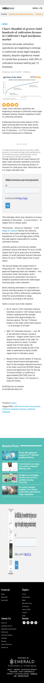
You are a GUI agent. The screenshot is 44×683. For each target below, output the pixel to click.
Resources (4, 597)
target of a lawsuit (10, 231)
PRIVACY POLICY (23, 676)
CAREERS (17, 669)
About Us (4, 623)
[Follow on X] (31, 622)
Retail (24, 600)
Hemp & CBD (26, 609)
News (5, 24)
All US (24, 594)
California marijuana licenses (14, 409)
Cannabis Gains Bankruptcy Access (21, 14)
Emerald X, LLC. (18, 666)
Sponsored (4, 600)
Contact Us (4, 647)
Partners (3, 641)
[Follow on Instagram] (35, 622)
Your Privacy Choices (22, 674)
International (26, 597)
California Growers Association (27, 406)
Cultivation (25, 606)
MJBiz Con (4, 632)
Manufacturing (27, 603)
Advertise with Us (6, 626)
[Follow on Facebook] (24, 622)
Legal (23, 616)
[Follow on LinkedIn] (28, 622)
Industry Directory (6, 635)
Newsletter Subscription (8, 629)
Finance (24, 612)
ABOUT (9, 669)
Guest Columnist (6, 644)
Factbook (4, 638)
